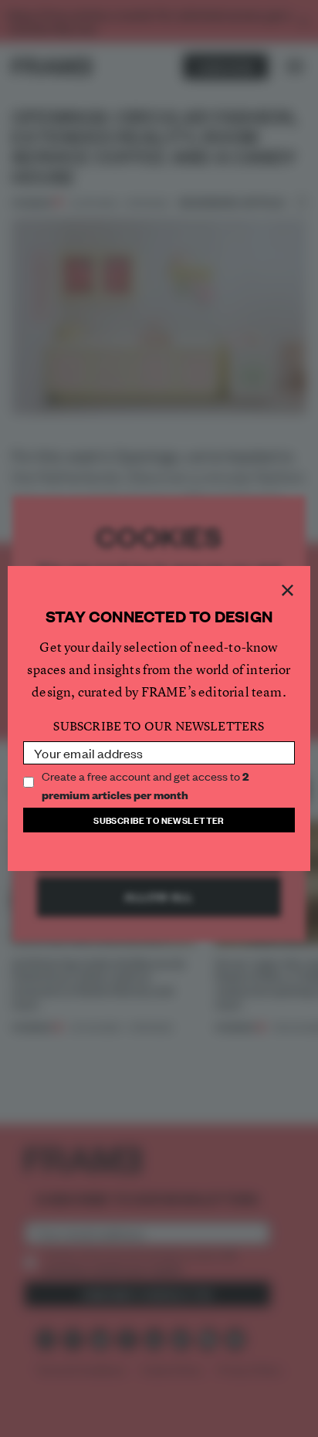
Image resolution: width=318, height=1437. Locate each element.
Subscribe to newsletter (159, 819)
